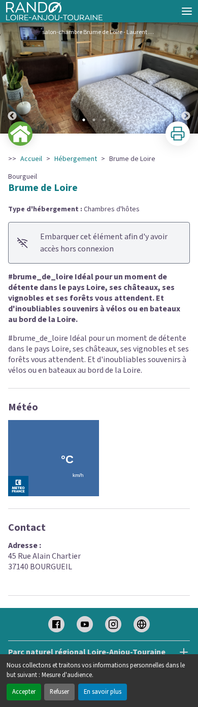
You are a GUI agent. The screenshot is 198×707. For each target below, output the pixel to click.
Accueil (31, 159)
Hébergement (75, 159)
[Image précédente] (12, 78)
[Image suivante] (186, 78)
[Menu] (187, 11)
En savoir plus (102, 691)
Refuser (59, 691)
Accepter (24, 691)
